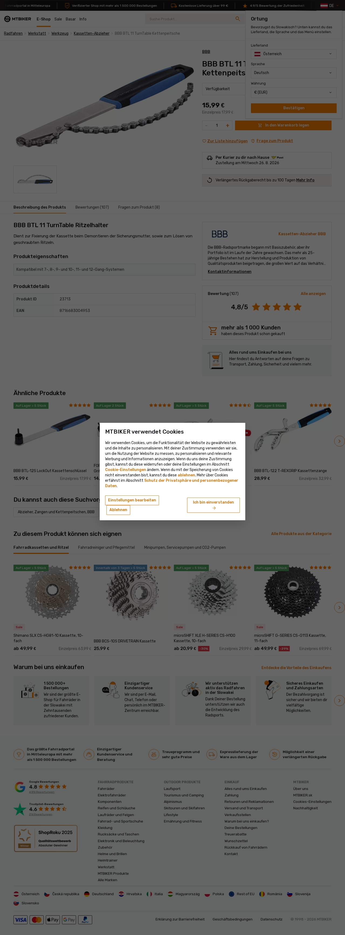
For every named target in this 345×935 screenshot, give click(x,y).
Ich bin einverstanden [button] (213, 505)
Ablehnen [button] (118, 510)
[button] (186, 475)
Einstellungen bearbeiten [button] (132, 500)
